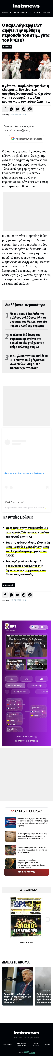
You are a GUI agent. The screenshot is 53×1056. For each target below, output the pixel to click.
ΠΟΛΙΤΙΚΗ (6, 12)
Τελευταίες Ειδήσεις (17, 517)
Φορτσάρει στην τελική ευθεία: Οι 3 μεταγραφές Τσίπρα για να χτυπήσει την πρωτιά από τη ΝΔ (27, 532)
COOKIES (46, 1044)
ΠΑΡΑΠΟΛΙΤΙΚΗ (20, 12)
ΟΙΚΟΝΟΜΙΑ (35, 12)
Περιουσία (9, 585)
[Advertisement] (26, 211)
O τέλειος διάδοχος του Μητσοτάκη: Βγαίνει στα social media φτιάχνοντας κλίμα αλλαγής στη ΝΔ (24, 341)
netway (5, 114)
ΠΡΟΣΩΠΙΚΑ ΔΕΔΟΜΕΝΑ (21, 1044)
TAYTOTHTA (7, 1044)
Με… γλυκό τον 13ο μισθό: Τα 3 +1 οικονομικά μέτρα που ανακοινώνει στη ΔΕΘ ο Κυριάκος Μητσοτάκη (26, 362)
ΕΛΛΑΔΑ (46, 12)
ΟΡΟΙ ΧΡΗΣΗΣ (36, 1044)
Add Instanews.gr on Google (28, 139)
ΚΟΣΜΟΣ (7, 46)
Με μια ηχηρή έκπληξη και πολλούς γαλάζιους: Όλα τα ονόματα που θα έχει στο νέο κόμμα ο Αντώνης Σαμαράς (26, 320)
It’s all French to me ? (14, 502)
